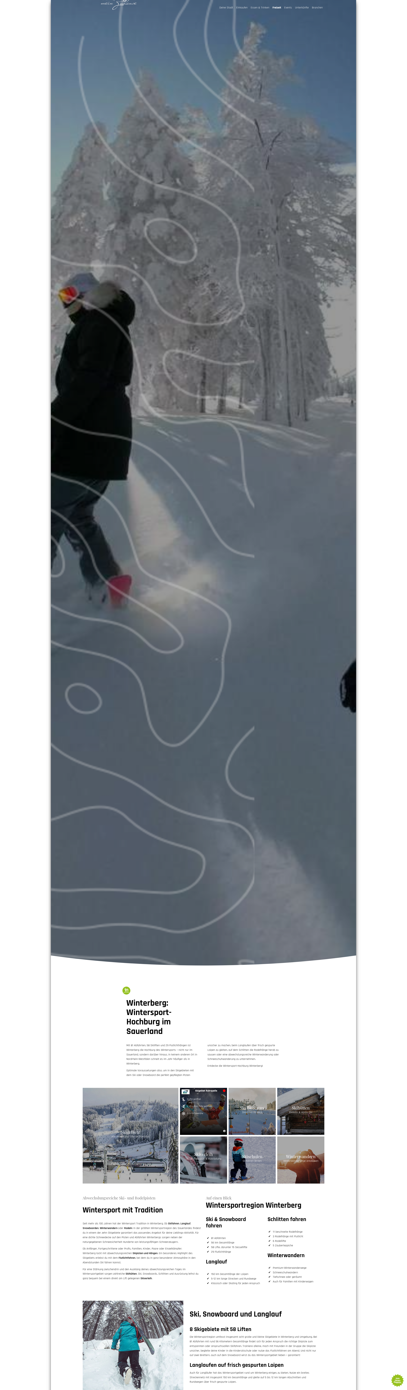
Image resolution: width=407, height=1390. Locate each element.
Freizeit (276, 7)
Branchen (317, 7)
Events (288, 7)
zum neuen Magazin (397, 1380)
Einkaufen (242, 7)
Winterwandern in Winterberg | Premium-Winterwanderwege (300, 1160)
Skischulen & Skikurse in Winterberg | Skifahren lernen (252, 1160)
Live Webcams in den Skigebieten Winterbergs (252, 1111)
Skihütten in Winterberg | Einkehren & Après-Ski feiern (300, 1111)
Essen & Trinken (260, 7)
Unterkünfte (302, 7)
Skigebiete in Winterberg (130, 1136)
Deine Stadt (226, 7)
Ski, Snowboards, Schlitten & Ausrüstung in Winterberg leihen (203, 1160)
